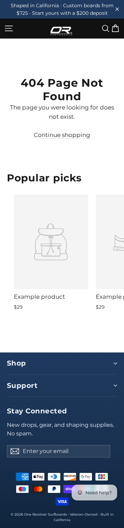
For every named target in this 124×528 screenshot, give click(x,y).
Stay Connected (37, 411)
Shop (16, 363)
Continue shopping (62, 134)
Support (22, 385)
